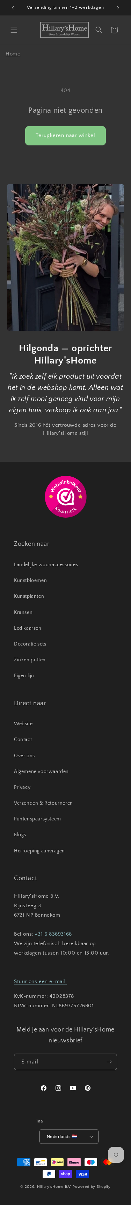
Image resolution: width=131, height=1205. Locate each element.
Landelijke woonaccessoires (46, 565)
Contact (23, 739)
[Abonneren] (109, 1062)
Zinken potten (30, 660)
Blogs (20, 835)
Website (23, 724)
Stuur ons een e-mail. (40, 981)
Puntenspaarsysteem (37, 819)
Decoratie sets (30, 644)
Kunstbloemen (30, 580)
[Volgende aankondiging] (118, 7)
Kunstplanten (29, 596)
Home (13, 54)
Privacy (22, 787)
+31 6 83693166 (53, 934)
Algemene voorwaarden (41, 771)
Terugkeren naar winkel (65, 135)
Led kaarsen (28, 628)
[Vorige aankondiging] (13, 7)
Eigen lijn (24, 676)
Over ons (24, 756)
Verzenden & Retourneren (43, 803)
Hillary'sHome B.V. (54, 1187)
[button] (14, 30)
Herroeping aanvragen (39, 851)
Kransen (23, 612)
